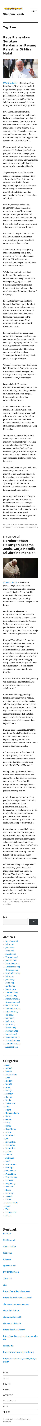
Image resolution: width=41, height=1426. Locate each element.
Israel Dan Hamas (26, 525)
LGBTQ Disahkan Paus (16, 902)
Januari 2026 (11, 960)
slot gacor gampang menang (16, 1304)
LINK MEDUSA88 (11, 1272)
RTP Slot (7, 1233)
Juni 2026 (9, 947)
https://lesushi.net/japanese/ (16, 1291)
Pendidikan (10, 1174)
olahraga (9, 1167)
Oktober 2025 (11, 970)
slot (5, 1285)
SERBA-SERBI (11, 1203)
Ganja (8, 1126)
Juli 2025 (9, 976)
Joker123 (7, 1259)
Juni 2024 (9, 1018)
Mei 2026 (9, 951)
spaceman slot (9, 1266)
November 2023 (12, 1040)
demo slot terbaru (11, 1310)
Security (9, 1193)
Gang (7, 1122)
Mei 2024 (9, 1021)
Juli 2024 (9, 1015)
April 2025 (10, 986)
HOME (15, 525)
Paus (9, 527)
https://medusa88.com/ (14, 1330)
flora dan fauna (12, 1113)
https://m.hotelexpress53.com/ (17, 1298)
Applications (11, 1074)
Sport (7, 1206)
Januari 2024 (11, 1034)
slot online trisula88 (12, 1317)
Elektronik (10, 1103)
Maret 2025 (10, 989)
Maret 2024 (10, 1028)
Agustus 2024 (11, 1011)
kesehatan (10, 1145)
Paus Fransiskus (17, 527)
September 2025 (12, 973)
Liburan (9, 1155)
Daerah (8, 1097)
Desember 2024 (12, 999)
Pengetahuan (11, 1177)
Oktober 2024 (11, 1005)
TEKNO (6, 1412)
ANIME (8, 1071)
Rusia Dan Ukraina (31, 527)
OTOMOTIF (10, 1171)
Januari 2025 (11, 995)
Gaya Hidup (10, 1129)
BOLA (7, 1087)
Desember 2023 (12, 1037)
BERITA (8, 1081)
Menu (34, 11)
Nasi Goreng (11, 1164)
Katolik (22, 899)
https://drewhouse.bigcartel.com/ (18, 1352)
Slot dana (7, 1253)
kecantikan (10, 1142)
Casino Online (9, 1246)
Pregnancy (10, 1183)
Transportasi (11, 1212)
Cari (5, 917)
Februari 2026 (11, 957)
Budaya (8, 1090)
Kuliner (8, 1151)
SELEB (8, 1199)
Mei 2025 (9, 983)
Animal (8, 1068)
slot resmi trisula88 (12, 1323)
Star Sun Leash (13, 14)
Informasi (9, 1135)
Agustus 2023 (11, 1047)
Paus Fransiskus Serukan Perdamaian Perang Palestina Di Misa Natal (19, 45)
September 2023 (12, 1044)
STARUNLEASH (10, 83)
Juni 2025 (9, 979)
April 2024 (10, 1024)
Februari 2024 (11, 1031)
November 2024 (12, 1002)
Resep (8, 1190)
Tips (7, 1209)
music (8, 1161)
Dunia (8, 1100)
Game (8, 1116)
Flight (8, 1110)
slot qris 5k (8, 1346)
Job (6, 1139)
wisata (8, 1215)
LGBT (5, 902)
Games (8, 1119)
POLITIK (9, 1180)
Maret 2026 (10, 954)
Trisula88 (7, 1278)
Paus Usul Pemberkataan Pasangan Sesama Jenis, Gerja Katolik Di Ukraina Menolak (19, 545)
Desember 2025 (12, 963)
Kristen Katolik (31, 899)
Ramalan (9, 1187)
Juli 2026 (9, 944)
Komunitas (10, 1148)
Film (7, 1106)
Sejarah (8, 1196)
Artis (7, 1078)
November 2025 (12, 967)
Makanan (9, 1158)
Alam (7, 1065)
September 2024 (12, 1008)
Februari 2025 (11, 992)
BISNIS (8, 1084)
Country (9, 1094)
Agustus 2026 (11, 941)
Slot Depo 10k (9, 1240)
